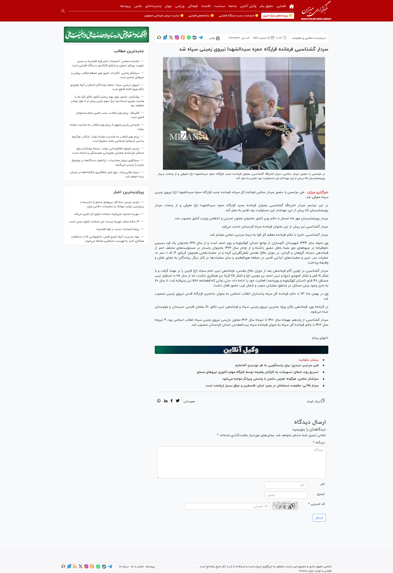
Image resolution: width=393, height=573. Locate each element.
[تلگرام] (201, 39)
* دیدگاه (319, 442)
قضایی (281, 6)
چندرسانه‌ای (153, 6)
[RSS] (75, 568)
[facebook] (172, 401)
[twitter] (178, 401)
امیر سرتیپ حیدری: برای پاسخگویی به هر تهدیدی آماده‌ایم (277, 365)
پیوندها (125, 6)
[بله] (195, 39)
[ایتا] (183, 39)
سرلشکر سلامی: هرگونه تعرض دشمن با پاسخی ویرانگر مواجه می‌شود (270, 379)
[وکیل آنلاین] (241, 350)
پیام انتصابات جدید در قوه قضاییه (118, 229)
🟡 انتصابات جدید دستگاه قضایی (238, 16)
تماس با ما (137, 566)
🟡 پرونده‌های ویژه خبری (277, 16)
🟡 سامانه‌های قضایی (201, 16)
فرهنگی (193, 6)
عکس (138, 6)
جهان (168, 6)
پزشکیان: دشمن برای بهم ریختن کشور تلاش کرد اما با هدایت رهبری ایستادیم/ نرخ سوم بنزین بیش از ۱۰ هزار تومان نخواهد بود (107, 101)
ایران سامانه (306, 571)
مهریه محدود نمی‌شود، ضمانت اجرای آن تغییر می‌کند (106, 214)
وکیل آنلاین (248, 6)
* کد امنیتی (316, 504)
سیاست (219, 6)
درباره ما (124, 566)
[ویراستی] (165, 39)
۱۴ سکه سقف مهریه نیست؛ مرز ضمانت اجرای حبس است (104, 222)
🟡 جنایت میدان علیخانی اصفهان (164, 16)
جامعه (232, 6)
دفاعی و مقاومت (302, 38)
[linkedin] (165, 401)
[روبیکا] (159, 39)
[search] (63, 10)
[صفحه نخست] (291, 5)
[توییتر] (171, 39)
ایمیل (321, 494)
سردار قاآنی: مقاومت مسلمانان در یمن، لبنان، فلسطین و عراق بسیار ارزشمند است (262, 385)
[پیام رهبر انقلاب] (106, 35)
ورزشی (179, 6)
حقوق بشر (266, 6)
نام (323, 484)
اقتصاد (206, 6)
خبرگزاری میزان (317, 192)
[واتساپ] (189, 39)
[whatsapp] (159, 401)
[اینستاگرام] (177, 39)
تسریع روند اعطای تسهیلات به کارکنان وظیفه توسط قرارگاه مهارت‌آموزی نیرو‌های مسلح (258, 372)
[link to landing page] (316, 10)
